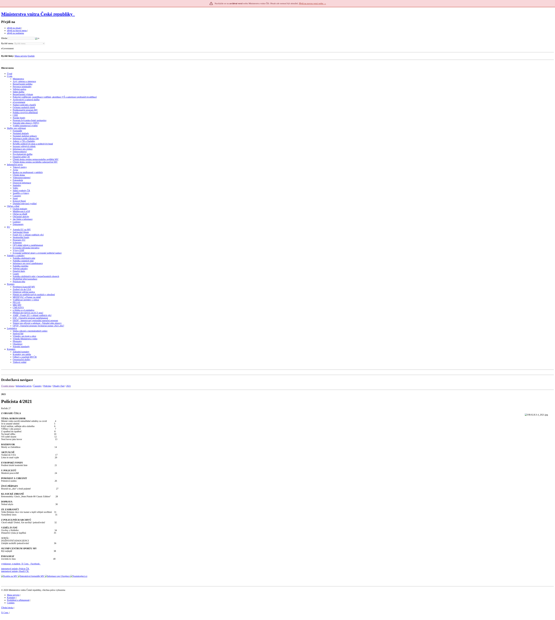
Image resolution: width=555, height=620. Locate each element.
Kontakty (11, 597)
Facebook (35, 564)
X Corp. (25, 564)
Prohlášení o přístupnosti (18, 600)
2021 (68, 386)
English (31, 56)
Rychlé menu (7, 43)
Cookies (10, 603)
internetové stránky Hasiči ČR (15, 571)
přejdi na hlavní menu (17, 30)
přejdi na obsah (14, 28)
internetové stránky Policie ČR (15, 568)
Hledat (4, 38)
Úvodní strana (7, 386)
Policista (47, 386)
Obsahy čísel (58, 386)
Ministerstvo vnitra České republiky (37, 14)
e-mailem (16, 564)
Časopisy (37, 386)
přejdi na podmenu (15, 33)
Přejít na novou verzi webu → (312, 3)
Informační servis (24, 386)
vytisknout (6, 564)
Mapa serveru (21, 56)
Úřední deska (7, 607)
